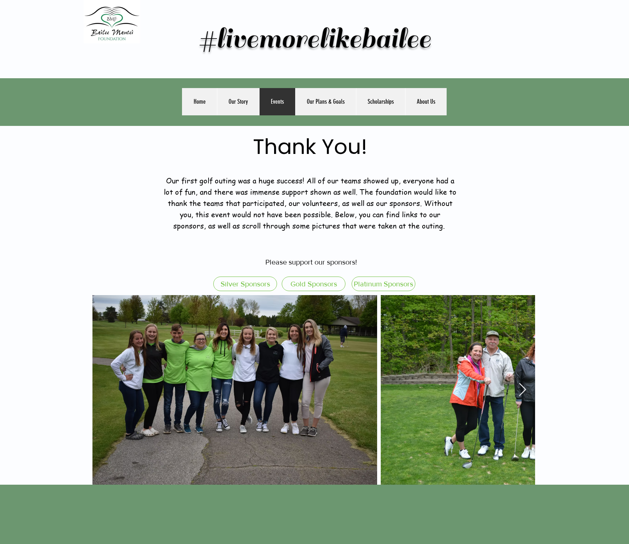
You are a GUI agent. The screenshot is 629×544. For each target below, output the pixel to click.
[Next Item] (522, 390)
